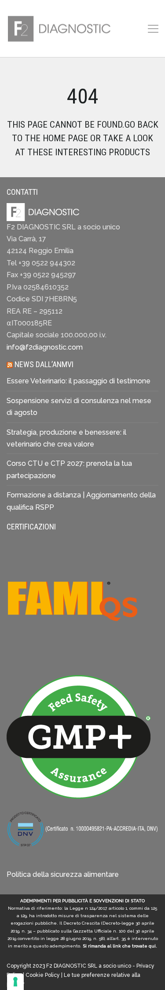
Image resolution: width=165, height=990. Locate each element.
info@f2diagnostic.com (45, 347)
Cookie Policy (43, 975)
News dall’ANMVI (44, 364)
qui (152, 946)
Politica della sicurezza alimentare (63, 874)
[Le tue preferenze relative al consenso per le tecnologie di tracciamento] (15, 981)
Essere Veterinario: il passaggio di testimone (78, 381)
